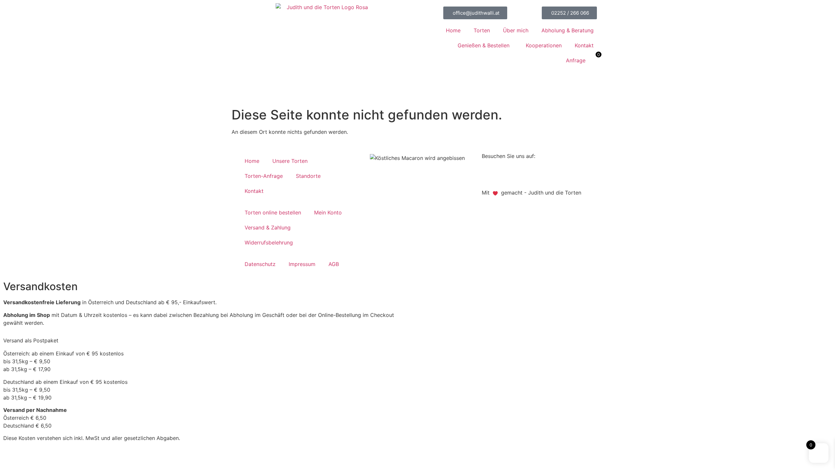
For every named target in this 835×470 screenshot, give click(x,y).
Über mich (515, 30)
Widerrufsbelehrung (269, 242)
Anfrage (575, 60)
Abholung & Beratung (567, 30)
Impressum (302, 264)
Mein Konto (328, 212)
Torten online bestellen (273, 212)
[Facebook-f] (490, 173)
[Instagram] (526, 173)
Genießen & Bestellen (483, 45)
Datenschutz (260, 264)
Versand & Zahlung (268, 227)
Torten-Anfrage (264, 176)
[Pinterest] (508, 173)
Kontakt (584, 45)
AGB (333, 264)
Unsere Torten (290, 161)
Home (453, 30)
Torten (482, 30)
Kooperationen (544, 45)
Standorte (308, 176)
